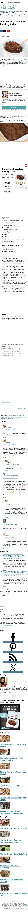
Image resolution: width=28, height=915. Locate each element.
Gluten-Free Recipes (18, 415)
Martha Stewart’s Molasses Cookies (11, 881)
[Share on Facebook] (1, 31)
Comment (3, 595)
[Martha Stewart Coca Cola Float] (5, 851)
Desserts (16, 11)
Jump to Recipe (5, 36)
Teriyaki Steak (22, 408)
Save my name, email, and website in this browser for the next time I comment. (15, 615)
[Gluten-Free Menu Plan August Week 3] (5, 769)
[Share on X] (4, 31)
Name (2, 606)
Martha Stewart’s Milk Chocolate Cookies (14, 894)
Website (2, 612)
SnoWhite (8, 427)
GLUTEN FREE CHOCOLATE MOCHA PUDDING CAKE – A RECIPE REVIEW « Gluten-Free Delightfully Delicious (13, 555)
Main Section (3, 11)
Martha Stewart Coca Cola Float (13, 854)
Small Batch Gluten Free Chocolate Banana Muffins (11, 812)
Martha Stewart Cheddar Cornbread (10, 867)
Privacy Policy (15, 910)
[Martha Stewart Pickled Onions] (5, 825)
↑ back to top (14, 901)
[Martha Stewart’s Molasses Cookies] (5, 876)
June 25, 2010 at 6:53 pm (10, 538)
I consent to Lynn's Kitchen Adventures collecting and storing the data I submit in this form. (12, 624)
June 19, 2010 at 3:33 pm (9, 444)
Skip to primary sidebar (9, 8)
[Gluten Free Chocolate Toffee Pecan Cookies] (5, 755)
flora (7, 522)
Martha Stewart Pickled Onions (13, 828)
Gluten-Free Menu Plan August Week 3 (13, 773)
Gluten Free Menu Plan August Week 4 (13, 745)
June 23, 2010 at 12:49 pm (10, 478)
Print (21, 188)
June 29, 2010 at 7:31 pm (12, 504)
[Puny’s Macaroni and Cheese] (5, 782)
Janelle (8, 442)
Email (2, 609)
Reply (4, 437)
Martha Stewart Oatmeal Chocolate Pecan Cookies (11, 841)
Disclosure (15, 911)
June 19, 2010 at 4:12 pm (12, 464)
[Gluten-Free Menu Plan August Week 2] (5, 794)
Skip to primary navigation (10, 6)
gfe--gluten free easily (12, 475)
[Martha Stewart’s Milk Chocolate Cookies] (5, 890)
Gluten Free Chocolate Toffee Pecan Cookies (12, 759)
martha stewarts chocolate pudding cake (13, 417)
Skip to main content (8, 7)
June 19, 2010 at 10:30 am (10, 430)
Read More (12, 692)
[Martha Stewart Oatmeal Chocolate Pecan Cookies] (5, 837)
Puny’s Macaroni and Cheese (12, 786)
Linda (7, 535)
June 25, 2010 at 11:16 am (10, 524)
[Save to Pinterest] (8, 31)
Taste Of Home (6, 402)
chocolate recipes (17, 417)
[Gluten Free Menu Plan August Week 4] (5, 741)
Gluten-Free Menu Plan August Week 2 (13, 799)
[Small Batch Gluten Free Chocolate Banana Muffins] (5, 808)
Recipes (10, 11)
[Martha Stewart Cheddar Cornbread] (5, 862)
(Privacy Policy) (7, 625)
